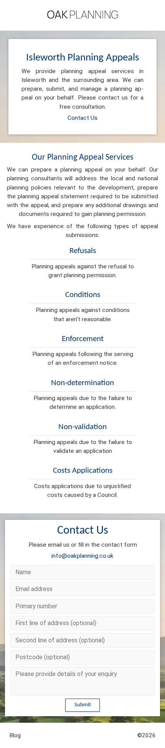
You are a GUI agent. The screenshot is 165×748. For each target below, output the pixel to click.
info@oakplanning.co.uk (82, 555)
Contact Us (82, 117)
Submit (82, 705)
